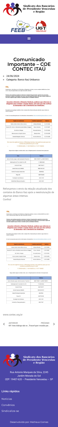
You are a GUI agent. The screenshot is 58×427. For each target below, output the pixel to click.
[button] (29, 38)
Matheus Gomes (39, 422)
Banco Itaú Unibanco (29, 79)
